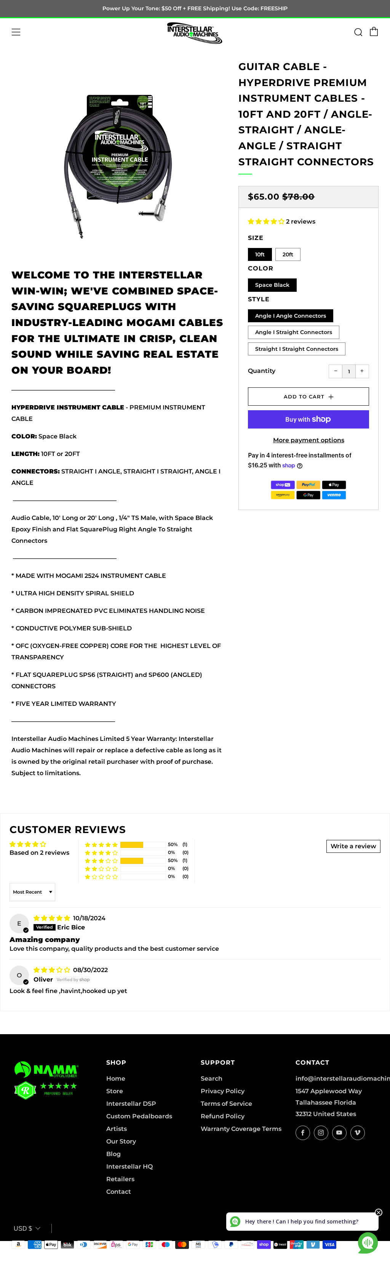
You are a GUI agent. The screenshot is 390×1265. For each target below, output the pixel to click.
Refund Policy (223, 1116)
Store (114, 1091)
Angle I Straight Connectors (293, 332)
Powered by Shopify (254, 1260)
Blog (113, 1154)
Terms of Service (226, 1103)
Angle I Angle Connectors (290, 315)
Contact (118, 1191)
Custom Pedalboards (139, 1116)
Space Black (272, 284)
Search (211, 1078)
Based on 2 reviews (39, 852)
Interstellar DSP (131, 1103)
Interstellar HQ (129, 1166)
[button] (267, 221)
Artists (116, 1128)
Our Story (121, 1141)
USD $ (23, 1228)
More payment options (308, 440)
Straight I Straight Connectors (296, 348)
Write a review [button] (353, 846)
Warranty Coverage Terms (241, 1128)
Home (115, 1078)
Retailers (120, 1179)
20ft (288, 254)
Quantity (261, 370)
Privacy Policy (223, 1091)
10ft (260, 254)
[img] (53, 918)
